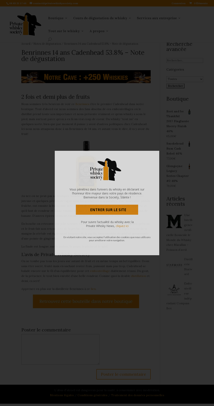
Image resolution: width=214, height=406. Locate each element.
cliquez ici (122, 226)
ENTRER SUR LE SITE (108, 209)
